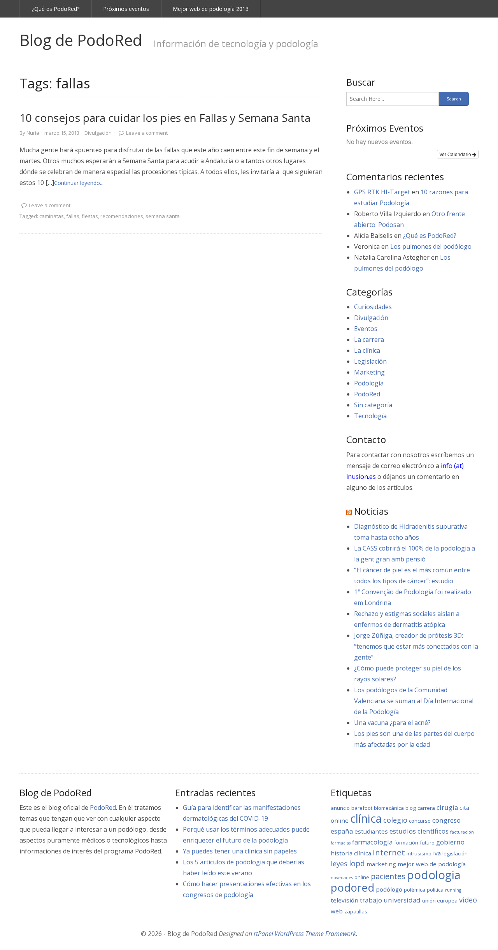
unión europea (440, 900)
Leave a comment (147, 132)
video (468, 899)
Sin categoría (373, 405)
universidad (402, 899)
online (361, 877)
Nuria (32, 132)
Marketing (369, 372)
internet (389, 852)
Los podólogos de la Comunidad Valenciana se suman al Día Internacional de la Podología (413, 701)
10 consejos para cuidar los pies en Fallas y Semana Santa (164, 117)
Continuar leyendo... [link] (78, 182)
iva (437, 853)
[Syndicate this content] (349, 511)
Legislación (370, 361)
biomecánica (389, 807)
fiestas (90, 216)
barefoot (361, 807)
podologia (434, 875)
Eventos (365, 328)
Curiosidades (373, 307)
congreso (446, 820)
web (337, 911)
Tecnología (370, 416)
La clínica (367, 350)
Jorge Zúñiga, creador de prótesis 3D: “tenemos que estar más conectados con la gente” (416, 646)
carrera (426, 807)
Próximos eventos (126, 8)
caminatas (51, 216)
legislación (455, 853)
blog (410, 807)
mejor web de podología (432, 864)
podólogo (389, 889)
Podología (369, 383)
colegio (395, 820)
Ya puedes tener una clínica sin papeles (240, 851)
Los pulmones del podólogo (431, 246)
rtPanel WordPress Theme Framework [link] (305, 933)
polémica (414, 889)
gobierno (450, 841)
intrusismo (419, 853)
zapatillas (355, 911)
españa (342, 831)
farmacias (341, 843)
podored (352, 887)
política (435, 889)
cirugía (447, 807)
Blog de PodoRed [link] (80, 40)
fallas (72, 216)
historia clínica (351, 853)
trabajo (371, 899)
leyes (339, 863)
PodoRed (367, 394)
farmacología (372, 841)
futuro (427, 842)
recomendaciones (121, 216)
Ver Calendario (455, 154)
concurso (420, 820)
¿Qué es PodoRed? (55, 8)
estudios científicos (419, 831)
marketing (381, 864)
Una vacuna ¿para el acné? (392, 722)
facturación (462, 832)
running (453, 890)
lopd (357, 863)
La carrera (369, 339)
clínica (366, 818)
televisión (344, 900)
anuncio (340, 807)
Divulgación (98, 132)
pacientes (388, 876)
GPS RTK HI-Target (382, 192)
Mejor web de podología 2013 (211, 8)
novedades (342, 877)
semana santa (163, 216)
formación (406, 842)
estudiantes (371, 831)
